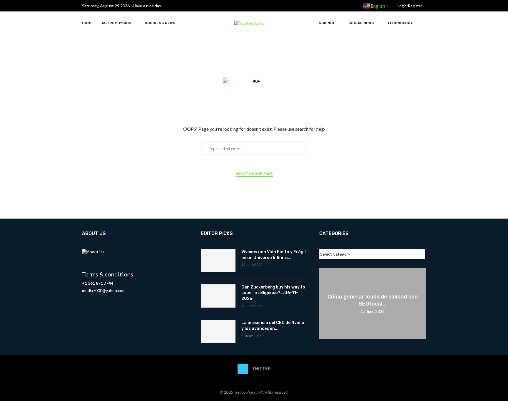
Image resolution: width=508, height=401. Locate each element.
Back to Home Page (254, 174)
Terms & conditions (107, 274)
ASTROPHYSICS (116, 23)
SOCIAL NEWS (361, 23)
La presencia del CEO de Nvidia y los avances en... (272, 325)
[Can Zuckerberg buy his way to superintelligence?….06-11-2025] (218, 296)
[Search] (423, 23)
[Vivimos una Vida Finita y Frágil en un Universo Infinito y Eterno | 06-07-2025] (218, 260)
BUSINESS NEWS (160, 23)
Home (87, 23)
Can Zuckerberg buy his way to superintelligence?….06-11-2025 (273, 293)
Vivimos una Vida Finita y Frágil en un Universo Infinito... (273, 254)
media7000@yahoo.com (104, 290)
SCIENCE (327, 23)
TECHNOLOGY (400, 23)
